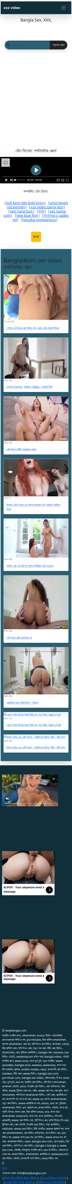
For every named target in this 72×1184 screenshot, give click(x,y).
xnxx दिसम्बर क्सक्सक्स (54, 1178)
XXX (4, 1168)
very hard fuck (21, 211)
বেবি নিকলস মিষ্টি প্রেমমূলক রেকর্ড (21, 449)
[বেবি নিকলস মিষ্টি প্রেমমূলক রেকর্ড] (36, 418)
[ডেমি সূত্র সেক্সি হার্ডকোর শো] (36, 602)
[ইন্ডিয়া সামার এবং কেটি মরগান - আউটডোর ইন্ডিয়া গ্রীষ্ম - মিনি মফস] (36, 737)
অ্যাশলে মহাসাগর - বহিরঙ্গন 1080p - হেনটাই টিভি (29, 387)
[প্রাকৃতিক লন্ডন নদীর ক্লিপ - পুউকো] (36, 670)
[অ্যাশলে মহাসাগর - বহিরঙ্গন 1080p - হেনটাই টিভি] (36, 358)
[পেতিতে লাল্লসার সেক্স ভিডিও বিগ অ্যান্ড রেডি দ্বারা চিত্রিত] (36, 297)
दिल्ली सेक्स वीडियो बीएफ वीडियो (20, 1178)
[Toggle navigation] (64, 7)
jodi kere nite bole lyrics (25, 202)
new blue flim (27, 215)
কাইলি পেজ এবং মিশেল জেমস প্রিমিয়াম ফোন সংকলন (29, 566)
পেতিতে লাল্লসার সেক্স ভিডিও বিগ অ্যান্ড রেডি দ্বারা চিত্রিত (32, 328)
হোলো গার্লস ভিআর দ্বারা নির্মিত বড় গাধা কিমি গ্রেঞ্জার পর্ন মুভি (33, 725)
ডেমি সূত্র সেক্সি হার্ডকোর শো (19, 638)
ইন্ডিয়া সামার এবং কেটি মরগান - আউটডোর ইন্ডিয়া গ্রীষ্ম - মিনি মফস (35, 747)
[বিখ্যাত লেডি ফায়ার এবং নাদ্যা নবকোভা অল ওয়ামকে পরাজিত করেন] (36, 478)
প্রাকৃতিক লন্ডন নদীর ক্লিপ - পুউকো (22, 703)
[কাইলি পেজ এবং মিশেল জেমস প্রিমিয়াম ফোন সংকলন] (36, 538)
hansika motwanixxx (39, 219)
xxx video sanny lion (47, 207)
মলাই (41, 211)
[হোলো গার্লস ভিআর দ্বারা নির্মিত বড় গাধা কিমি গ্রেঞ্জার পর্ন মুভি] (36, 714)
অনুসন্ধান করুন (58, 45)
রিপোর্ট (36, 236)
